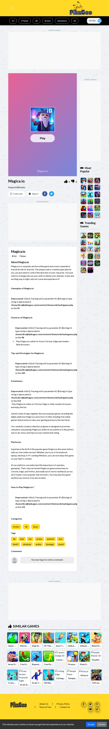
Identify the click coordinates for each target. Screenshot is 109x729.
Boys (35, 526)
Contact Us (65, 707)
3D (26, 526)
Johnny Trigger (87, 645)
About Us (43, 704)
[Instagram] (97, 704)
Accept (91, 724)
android (50, 539)
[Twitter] (90, 704)
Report (35, 193)
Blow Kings (97, 645)
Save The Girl (62, 645)
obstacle (27, 544)
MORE (92, 20)
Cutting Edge (62, 678)
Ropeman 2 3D (39, 664)
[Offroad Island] (96, 675)
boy (60, 539)
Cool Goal (25, 664)
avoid (61, 544)
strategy (50, 544)
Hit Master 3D (51, 682)
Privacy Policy (63, 704)
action (39, 539)
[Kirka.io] (83, 671)
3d (14, 539)
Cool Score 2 (50, 664)
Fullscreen (18, 193)
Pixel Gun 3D (86, 664)
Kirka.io (84, 675)
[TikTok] (97, 709)
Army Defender (16, 664)
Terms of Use (45, 707)
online (38, 544)
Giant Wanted (15, 645)
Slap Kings (37, 645)
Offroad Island (99, 682)
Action (16, 526)
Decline (101, 724)
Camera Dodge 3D (65, 659)
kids (22, 539)
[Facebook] (83, 704)
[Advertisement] (54, 50)
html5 (15, 544)
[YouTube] (90, 709)
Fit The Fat (49, 645)
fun (30, 539)
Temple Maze (74, 678)
